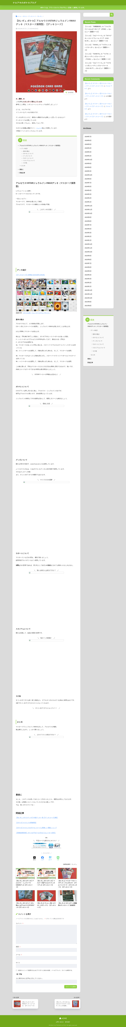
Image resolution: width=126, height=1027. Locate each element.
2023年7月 (88, 225)
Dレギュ (74, 864)
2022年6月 (88, 267)
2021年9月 (88, 302)
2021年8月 (88, 305)
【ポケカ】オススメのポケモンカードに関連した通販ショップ (36, 828)
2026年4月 (88, 148)
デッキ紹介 (24, 148)
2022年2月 (88, 282)
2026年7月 (88, 136)
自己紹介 (67, 1022)
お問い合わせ (60, 1022)
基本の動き (26, 151)
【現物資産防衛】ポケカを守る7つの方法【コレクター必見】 (36, 833)
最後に (22, 169)
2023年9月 (88, 217)
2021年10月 (88, 298)
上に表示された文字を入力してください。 (30, 978)
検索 (112, 15)
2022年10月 (88, 252)
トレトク (39, 128)
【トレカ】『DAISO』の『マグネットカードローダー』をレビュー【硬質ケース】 (98, 47)
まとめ (23, 165)
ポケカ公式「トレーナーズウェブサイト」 (37, 313)
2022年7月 (88, 263)
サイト (18, 962)
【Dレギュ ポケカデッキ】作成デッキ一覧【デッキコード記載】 (37, 817)
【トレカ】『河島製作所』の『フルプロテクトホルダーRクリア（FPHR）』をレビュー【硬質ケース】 (98, 29)
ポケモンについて (28, 153)
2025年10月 (88, 159)
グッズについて (27, 156)
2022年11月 (88, 248)
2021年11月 (88, 294)
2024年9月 (88, 179)
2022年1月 (88, 286)
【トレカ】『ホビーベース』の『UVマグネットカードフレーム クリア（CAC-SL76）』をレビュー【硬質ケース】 (98, 38)
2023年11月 (88, 209)
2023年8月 (88, 221)
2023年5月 (88, 229)
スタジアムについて (29, 160)
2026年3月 (88, 152)
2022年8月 (88, 259)
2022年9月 (88, 256)
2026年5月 (88, 144)
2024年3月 (88, 194)
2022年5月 (88, 271)
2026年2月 (88, 156)
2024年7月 (88, 183)
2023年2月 (88, 236)
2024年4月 (88, 190)
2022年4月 (88, 275)
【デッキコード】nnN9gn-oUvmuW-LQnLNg (30, 275)
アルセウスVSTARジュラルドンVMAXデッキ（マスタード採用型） (40, 145)
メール (19, 954)
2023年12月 (88, 206)
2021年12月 (88, 290)
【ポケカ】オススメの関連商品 (26, 822)
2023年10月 (88, 213)
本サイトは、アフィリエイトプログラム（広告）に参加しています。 (63, 7)
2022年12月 (88, 244)
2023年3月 (88, 233)
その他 (25, 163)
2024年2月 (88, 198)
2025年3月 (88, 171)
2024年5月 (88, 186)
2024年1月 (88, 202)
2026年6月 (88, 140)
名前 (18, 947)
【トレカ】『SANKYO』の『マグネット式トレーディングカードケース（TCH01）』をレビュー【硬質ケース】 (98, 56)
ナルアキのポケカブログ (24, 2)
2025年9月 (88, 163)
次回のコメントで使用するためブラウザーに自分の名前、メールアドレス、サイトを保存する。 (45, 970)
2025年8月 (88, 167)
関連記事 (22, 173)
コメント (20, 923)
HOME (64, 1018)
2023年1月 (88, 240)
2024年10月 (88, 175)
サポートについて (28, 158)
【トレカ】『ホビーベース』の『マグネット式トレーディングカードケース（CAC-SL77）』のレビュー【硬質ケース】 (98, 67)
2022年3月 (88, 279)
